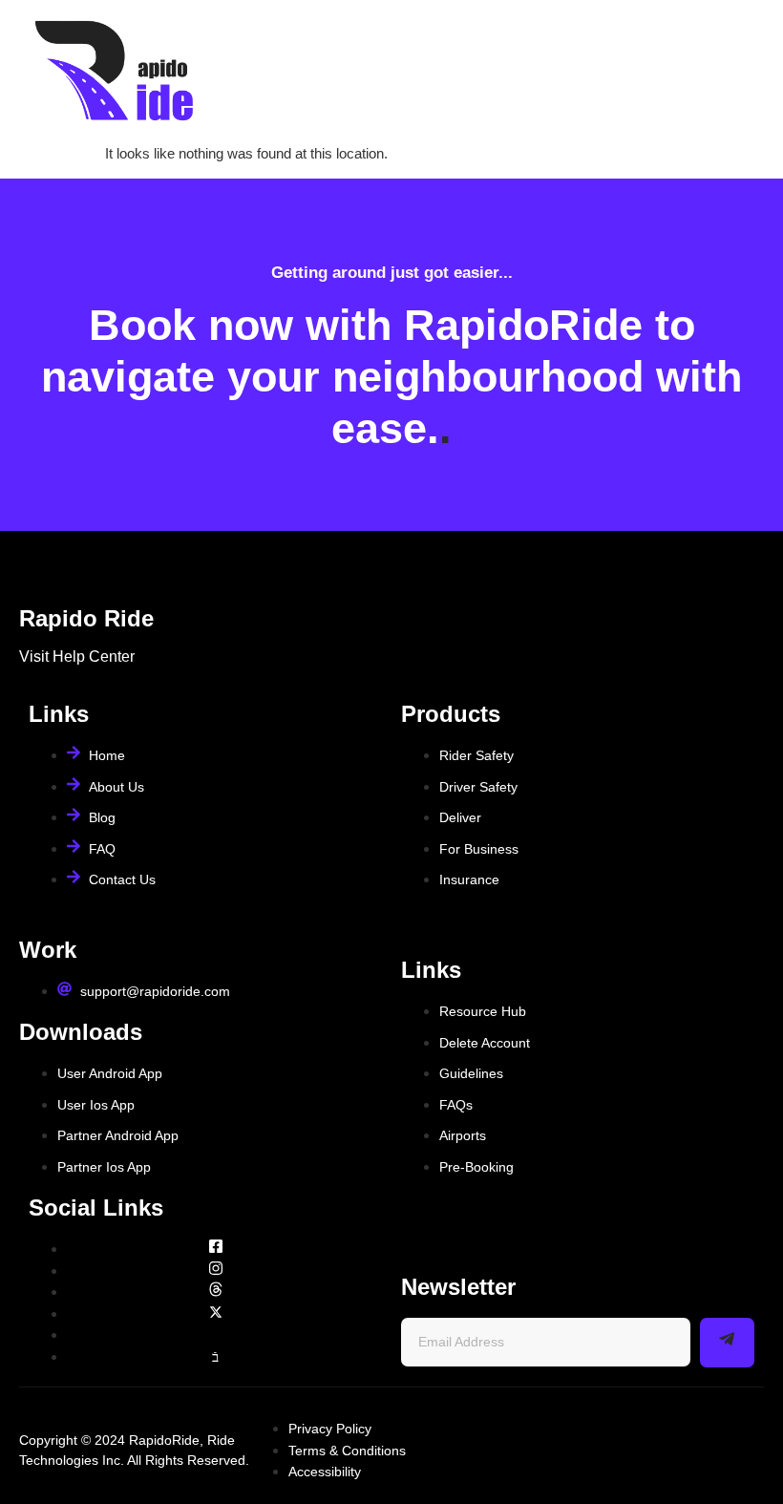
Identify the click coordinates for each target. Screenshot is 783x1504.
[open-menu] (747, 72)
